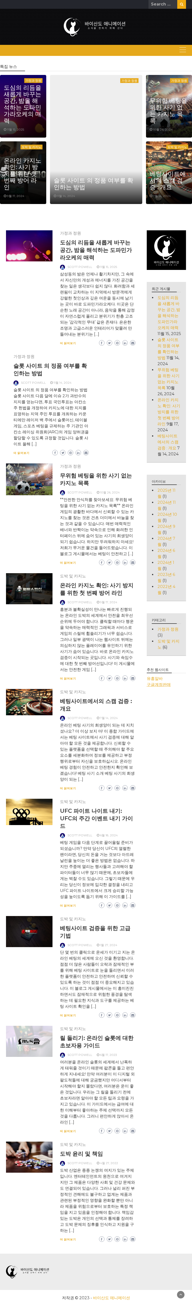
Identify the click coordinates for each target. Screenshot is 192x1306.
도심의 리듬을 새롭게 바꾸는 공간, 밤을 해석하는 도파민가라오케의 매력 (22, 104)
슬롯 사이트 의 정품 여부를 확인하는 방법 (93, 183)
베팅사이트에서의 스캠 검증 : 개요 (168, 180)
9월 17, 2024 (15, 196)
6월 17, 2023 (108, 1055)
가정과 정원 (129, 80)
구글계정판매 (159, 684)
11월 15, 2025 (15, 129)
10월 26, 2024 (163, 129)
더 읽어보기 (68, 343)
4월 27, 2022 (109, 1163)
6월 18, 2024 (109, 835)
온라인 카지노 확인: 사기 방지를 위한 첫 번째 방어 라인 (22, 174)
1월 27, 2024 (108, 945)
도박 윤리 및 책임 (81, 1153)
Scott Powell (80, 267)
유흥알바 (155, 678)
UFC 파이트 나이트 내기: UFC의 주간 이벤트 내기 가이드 (96, 818)
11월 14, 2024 (66, 196)
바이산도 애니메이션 (111, 1297)
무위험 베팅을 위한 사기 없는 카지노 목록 (168, 110)
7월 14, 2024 (162, 196)
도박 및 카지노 (31, 147)
